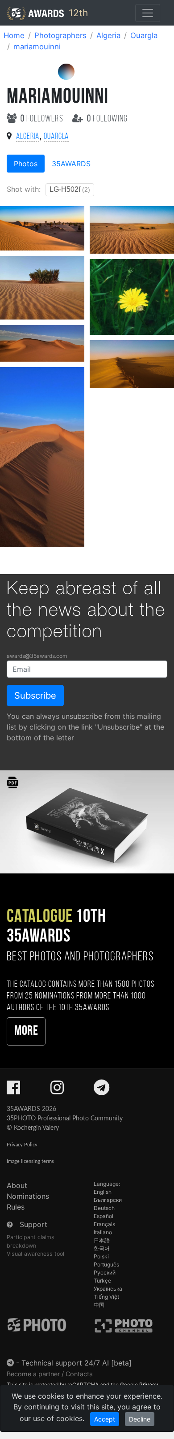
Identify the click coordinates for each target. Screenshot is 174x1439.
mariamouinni (37, 46)
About (17, 1185)
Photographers (60, 35)
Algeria (108, 35)
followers (43, 119)
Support (33, 1224)
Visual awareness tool (35, 1253)
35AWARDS (71, 163)
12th (77, 12)
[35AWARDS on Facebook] (13, 1090)
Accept (104, 1419)
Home (14, 35)
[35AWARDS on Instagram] (57, 1090)
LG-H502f (70, 189)
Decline (139, 1419)
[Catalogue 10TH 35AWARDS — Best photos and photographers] (87, 821)
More (26, 1031)
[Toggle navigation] (147, 13)
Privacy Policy (22, 1144)
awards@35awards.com (37, 656)
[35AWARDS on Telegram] (101, 1090)
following (107, 119)
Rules (16, 1206)
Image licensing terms (30, 1161)
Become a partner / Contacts (50, 1374)
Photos (25, 163)
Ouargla (143, 35)
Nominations (28, 1196)
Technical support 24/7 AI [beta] (76, 1362)
